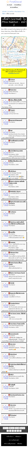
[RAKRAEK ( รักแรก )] (15, 47)
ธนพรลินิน (12, 232)
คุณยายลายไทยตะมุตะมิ (16, 120)
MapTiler (13, 65)
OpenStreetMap (19, 65)
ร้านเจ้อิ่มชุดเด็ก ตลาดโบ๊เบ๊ (17, 140)
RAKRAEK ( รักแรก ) (15, 191)
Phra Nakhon (18, 11)
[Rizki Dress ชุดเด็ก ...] (21, 52)
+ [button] (3, 38)
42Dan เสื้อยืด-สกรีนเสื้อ (16, 100)
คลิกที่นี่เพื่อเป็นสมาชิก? (14, 73)
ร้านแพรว (12, 110)
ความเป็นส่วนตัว (14, 440)
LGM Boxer (13, 171)
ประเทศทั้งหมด (14, 7)
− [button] (3, 41)
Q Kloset (12, 79)
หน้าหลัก (10, 4)
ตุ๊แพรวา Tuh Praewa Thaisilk (17, 272)
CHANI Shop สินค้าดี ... (11, 51)
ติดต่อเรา (18, 436)
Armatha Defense (14, 303)
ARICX (12, 56)
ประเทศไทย (11, 11)
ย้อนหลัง (12, 428)
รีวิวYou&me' (13, 415)
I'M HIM (12, 283)
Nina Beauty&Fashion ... (18, 57)
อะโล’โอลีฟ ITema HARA (16, 150)
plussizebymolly (14, 334)
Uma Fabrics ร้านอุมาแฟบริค (17, 323)
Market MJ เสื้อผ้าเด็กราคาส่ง (17, 293)
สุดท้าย (22, 428)
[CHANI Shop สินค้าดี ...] (11, 48)
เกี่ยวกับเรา (10, 436)
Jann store (16, 52)
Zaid (11, 130)
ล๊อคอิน (20, 443)
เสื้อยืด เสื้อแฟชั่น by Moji (16, 161)
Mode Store (13, 89)
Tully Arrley (16, 54)
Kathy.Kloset (13, 354)
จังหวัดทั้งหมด (18, 4)
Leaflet (9, 65)
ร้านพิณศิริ (12, 384)
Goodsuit (15, 49)
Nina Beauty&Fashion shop (17, 395)
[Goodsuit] (15, 46)
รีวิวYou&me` (11, 54)
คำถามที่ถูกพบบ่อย (10, 443)
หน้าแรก (6, 428)
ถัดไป (17, 428)
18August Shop (14, 252)
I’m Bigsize (13, 211)
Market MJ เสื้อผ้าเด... (21, 54)
